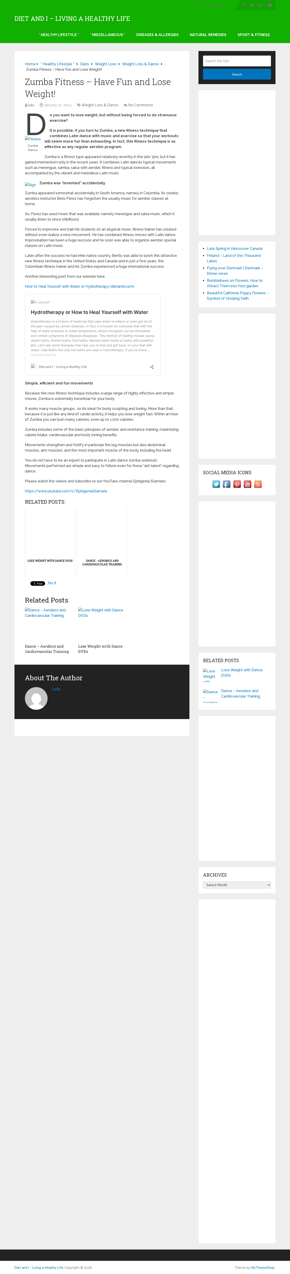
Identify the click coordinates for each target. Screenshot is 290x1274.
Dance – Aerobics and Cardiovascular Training (47, 649)
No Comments (140, 105)
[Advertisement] (237, 163)
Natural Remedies (208, 35)
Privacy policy (215, 5)
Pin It (52, 583)
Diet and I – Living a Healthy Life (72, 18)
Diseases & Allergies (157, 35)
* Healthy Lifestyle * (59, 35)
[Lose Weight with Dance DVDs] (102, 625)
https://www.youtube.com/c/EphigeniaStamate (66, 491)
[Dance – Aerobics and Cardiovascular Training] (49, 625)
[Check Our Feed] (258, 488)
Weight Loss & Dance (100, 105)
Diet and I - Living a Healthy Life (38, 1267)
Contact (193, 5)
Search (237, 74)
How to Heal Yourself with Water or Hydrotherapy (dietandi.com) (79, 286)
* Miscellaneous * (107, 35)
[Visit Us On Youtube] (247, 488)
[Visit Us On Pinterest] (237, 488)
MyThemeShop (263, 1267)
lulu (31, 105)
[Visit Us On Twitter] (216, 488)
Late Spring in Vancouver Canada (235, 248)
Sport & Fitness (254, 35)
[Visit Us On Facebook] (226, 488)
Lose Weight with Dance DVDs (242, 673)
